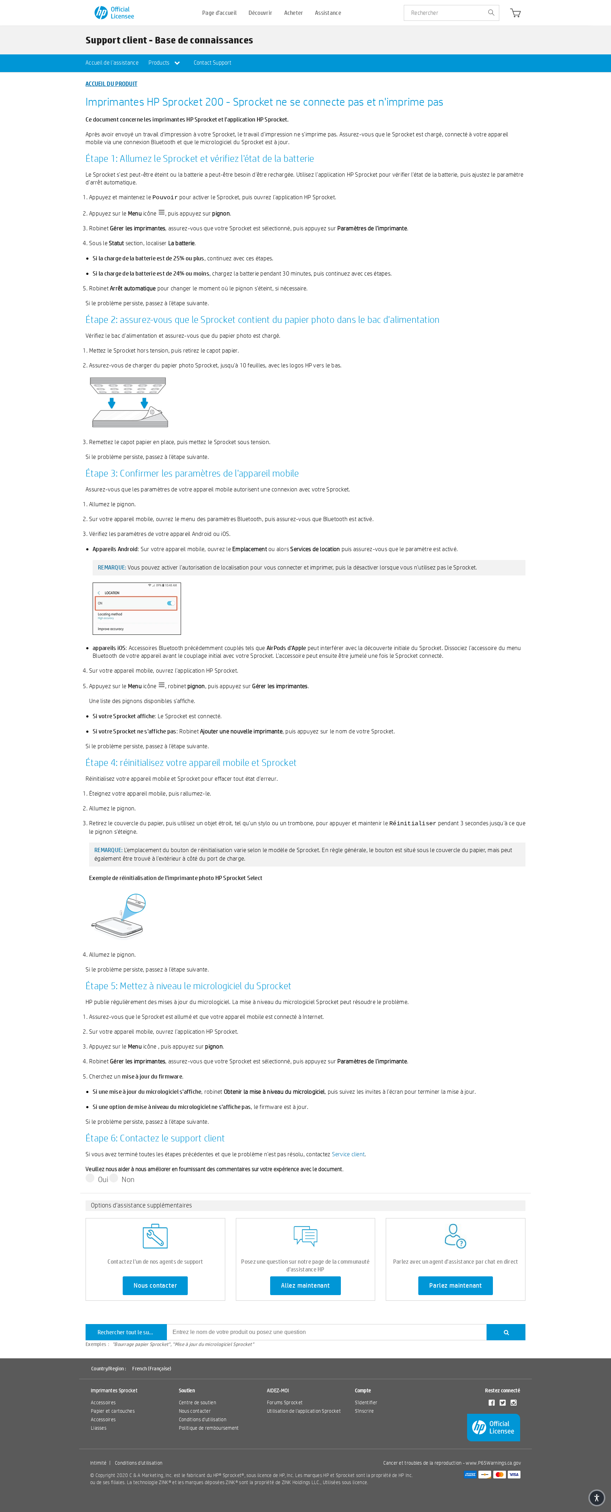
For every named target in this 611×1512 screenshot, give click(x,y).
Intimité (98, 1463)
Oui (103, 1179)
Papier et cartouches (113, 1411)
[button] (596, 1497)
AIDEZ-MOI (278, 1390)
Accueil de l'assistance (112, 62)
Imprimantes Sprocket (114, 1390)
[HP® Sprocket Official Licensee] (115, 13)
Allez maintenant (305, 1285)
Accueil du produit (111, 83)
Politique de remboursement (209, 1428)
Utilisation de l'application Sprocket (304, 1411)
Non (128, 1179)
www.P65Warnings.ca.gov (493, 1463)
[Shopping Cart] (515, 14)
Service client (348, 1154)
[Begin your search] (491, 13)
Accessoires (103, 1402)
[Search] (506, 1332)
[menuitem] (112, 63)
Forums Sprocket (285, 1402)
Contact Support (213, 62)
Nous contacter (155, 1285)
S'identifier (366, 1402)
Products (160, 62)
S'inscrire (364, 1411)
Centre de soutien (197, 1402)
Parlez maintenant (455, 1285)
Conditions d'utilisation (202, 1419)
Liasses (98, 1428)
